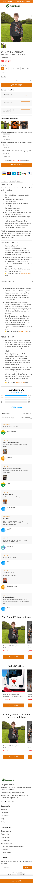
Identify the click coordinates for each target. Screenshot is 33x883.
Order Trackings (6, 816)
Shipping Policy (26, 273)
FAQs (3, 819)
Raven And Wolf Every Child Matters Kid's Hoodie (11, 647)
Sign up (27, 867)
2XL (18, 68)
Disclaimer (4, 849)
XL (13, 68)
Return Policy (5, 834)
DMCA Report (12, 874)
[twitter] (6, 801)
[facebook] (2, 801)
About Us (4, 810)
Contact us (4, 813)
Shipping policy (6, 831)
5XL (3, 72)
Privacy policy (5, 840)
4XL (28, 68)
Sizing (3, 822)
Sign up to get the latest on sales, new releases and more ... (16, 863)
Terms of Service (6, 843)
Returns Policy (23, 331)
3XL (23, 68)
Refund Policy (20, 383)
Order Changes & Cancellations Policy (13, 846)
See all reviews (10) (16, 392)
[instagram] (9, 801)
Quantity (3, 77)
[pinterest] (13, 801)
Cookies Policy (6, 852)
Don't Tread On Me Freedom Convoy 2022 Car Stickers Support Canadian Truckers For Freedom (13, 696)
